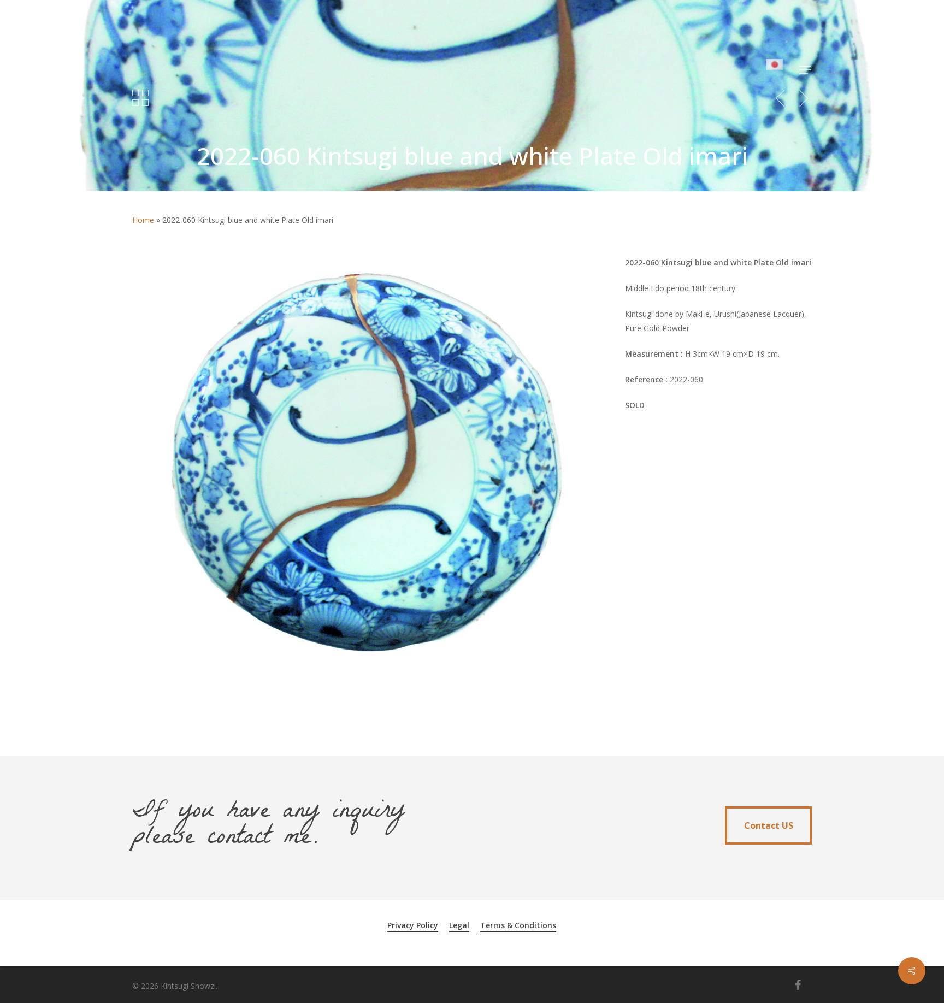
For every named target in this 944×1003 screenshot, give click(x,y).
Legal (459, 925)
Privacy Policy (412, 925)
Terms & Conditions (518, 925)
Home (143, 220)
